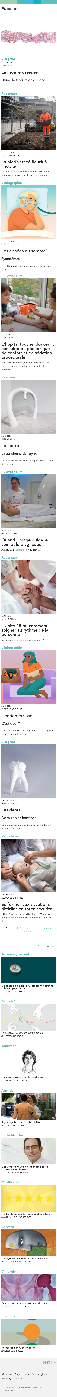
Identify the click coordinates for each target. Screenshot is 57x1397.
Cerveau (7, 1227)
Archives (9, 1387)
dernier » (28, 931)
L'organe (8, 59)
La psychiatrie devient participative (22, 1033)
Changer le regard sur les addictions (23, 1077)
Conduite (8, 1316)
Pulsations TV (11, 276)
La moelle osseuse (19, 72)
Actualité (8, 1001)
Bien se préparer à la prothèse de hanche (25, 1303)
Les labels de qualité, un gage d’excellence (26, 1214)
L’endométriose (16, 716)
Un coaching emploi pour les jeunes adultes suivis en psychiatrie (27, 987)
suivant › (46, 928)
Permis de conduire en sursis (18, 1347)
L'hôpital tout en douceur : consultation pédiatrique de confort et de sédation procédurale (27, 351)
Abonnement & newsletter (30, 1387)
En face (19, 1374)
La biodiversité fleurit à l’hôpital (24, 164)
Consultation (32, 1374)
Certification (10, 1182)
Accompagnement (15, 954)
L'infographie (11, 183)
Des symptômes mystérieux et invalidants (26, 1258)
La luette (10, 446)
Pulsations (10, 8)
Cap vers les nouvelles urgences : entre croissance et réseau (24, 1168)
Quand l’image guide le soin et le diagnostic (24, 542)
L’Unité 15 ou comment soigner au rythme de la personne (24, 630)
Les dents (10, 810)
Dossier (18, 1378)
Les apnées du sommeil (24, 251)
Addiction (8, 1046)
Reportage (9, 94)
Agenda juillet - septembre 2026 (20, 1122)
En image (7, 1378)
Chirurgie (8, 1272)
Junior (45, 1374)
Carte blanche (12, 1135)
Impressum (10, 1390)
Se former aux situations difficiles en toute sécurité (26, 906)
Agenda (7, 1090)
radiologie (20, 549)
